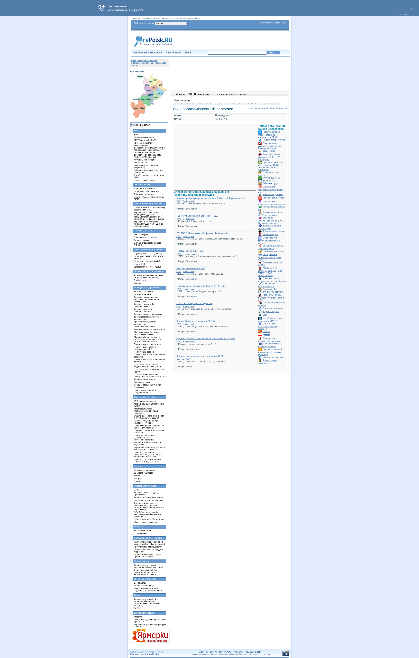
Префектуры (140, 280)
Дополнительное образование (148, 497)
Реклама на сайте (254, 652)
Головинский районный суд (189, 251)
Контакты (238, 652)
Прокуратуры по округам (145, 237)
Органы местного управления (148, 271)
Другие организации (144, 613)
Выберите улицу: (182, 100)
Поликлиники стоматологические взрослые (267, 326)
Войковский (201, 94)
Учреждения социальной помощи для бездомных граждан (149, 448)
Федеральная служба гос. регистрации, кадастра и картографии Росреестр (146, 572)
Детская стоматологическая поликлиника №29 (199, 356)
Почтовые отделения (273, 308)
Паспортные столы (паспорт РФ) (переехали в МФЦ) (271, 297)
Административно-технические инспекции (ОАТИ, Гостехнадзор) (149, 543)
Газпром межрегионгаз (274, 140)
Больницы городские (143, 291)
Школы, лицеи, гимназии (145, 522)
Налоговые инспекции (273, 251)
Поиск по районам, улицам (147, 52)
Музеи (137, 476)
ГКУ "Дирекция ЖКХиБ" (145, 140)
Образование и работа (145, 486)
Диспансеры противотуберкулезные (145, 321)
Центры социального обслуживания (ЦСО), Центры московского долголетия (270, 166)
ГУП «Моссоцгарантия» (145, 401)
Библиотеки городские (274, 357)
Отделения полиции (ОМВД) (147, 261)
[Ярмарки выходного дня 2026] (148, 635)
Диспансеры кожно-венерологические (143, 310)
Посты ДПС (139, 264)
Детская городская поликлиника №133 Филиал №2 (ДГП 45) (206, 338)
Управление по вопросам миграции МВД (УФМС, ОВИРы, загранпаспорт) (270, 272)
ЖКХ (136, 130)
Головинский (189, 254)
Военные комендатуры (144, 586)
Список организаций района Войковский (268, 108)
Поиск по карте (173, 52)
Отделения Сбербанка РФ (146, 191)
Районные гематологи (144, 379)
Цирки (137, 481)
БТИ (265, 315)
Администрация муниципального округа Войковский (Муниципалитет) (210, 198)
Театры (266, 331)
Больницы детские (142, 294)
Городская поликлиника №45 (190, 268)
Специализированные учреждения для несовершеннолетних (144, 437)
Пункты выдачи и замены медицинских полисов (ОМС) (147, 365)
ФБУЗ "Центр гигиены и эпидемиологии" (145, 391)
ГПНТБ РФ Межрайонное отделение (194, 303)
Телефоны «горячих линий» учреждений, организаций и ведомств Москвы (148, 63)
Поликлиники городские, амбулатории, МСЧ (270, 189)
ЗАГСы (137, 608)
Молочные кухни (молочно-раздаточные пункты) (269, 240)
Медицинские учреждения (147, 287)
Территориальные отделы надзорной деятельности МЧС (269, 134)
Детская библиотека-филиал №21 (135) (195, 321)
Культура (138, 466)
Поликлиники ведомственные (148, 344)
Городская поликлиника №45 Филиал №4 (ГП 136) (201, 286)
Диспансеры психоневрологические (144, 325)
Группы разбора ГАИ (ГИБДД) (148, 253)
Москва (180, 94)
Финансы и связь (142, 184)
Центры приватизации (144, 180)
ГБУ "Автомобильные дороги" (148, 547)
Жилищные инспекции (273, 231)
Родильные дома (271, 311)
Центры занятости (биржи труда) (149, 519)
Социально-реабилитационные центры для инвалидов (149, 427)
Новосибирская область (190, 18)
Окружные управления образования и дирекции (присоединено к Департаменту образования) (149, 506)
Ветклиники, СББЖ (143, 530)
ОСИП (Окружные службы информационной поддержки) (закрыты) (148, 514)
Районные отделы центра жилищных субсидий (146, 422)
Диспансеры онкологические (147, 317)
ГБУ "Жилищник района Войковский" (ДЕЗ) (197, 216)
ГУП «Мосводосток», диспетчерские (143, 144)
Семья (137, 595)
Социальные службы (144, 397)
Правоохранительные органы (148, 249)
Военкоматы (269, 151)
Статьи (187, 52)
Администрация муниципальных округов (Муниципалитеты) (270, 146)
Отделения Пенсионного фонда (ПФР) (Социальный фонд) (271, 220)
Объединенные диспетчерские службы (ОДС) (269, 257)
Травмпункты (140, 388)
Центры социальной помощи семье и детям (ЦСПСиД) (270, 352)
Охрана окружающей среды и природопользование (148, 555)
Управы (266, 335)
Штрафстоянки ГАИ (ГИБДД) (147, 267)
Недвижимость (141, 561)
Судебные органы (143, 230)
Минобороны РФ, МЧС (145, 579)
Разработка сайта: (139, 654)
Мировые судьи (270, 234)
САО (189, 94)
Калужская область (170, 18)
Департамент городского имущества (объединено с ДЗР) (149, 566)
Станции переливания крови (147, 385)
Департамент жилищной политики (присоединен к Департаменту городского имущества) (150, 150)
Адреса (203, 652)
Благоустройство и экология (148, 538)
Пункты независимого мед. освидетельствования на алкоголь (150, 375)
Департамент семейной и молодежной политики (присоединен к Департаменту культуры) (148, 602)
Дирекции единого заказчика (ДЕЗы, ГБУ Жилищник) (269, 157)
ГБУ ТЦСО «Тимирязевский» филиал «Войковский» (202, 233)
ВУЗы (136, 490)
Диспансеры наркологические (148, 314)
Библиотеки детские (272, 194)
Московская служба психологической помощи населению (146, 411)
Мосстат (138, 617)
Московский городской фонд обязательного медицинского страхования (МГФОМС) (147, 339)
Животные (139, 526)
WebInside (154, 654)
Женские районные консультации (149, 329)
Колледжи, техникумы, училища (149, 500)
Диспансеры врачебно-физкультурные (145, 305)
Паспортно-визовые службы (148, 203)
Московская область (150, 18)
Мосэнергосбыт (141, 162)
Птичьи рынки (140, 533)
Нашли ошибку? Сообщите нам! (271, 23)
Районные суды (270, 183)
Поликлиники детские (273, 198)
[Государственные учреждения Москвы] (153, 47)
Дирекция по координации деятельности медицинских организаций (147, 299)
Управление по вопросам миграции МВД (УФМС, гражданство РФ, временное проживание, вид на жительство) (149, 215)
